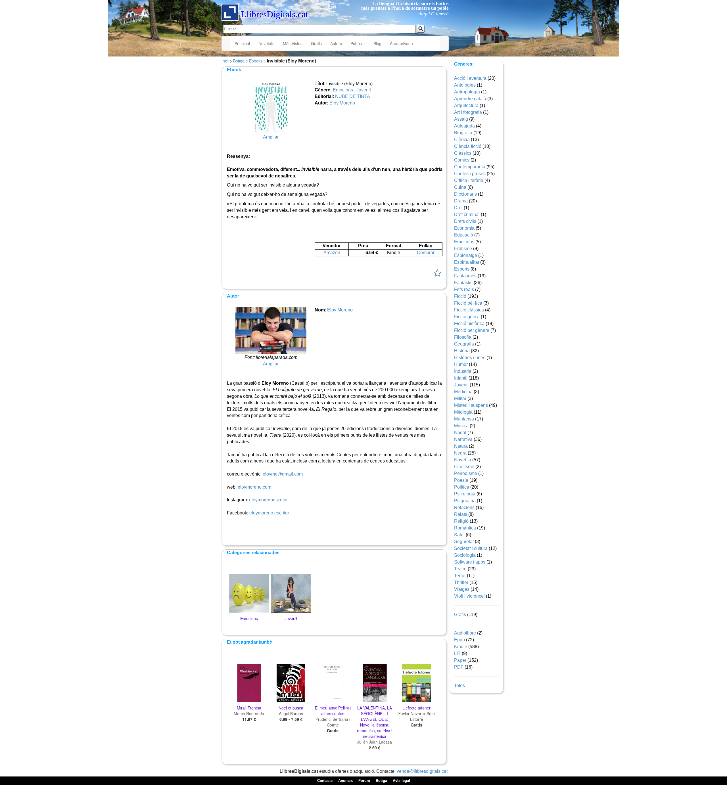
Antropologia (467, 91)
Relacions (464, 507)
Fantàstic (463, 282)
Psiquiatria (465, 500)
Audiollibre (465, 633)
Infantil (460, 378)
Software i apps (469, 562)
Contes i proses (470, 173)
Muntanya (464, 418)
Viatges (461, 589)
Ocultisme (464, 466)
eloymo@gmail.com (283, 474)
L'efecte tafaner (416, 708)
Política (461, 487)
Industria (462, 371)
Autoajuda (464, 125)
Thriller (461, 582)
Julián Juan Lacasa (374, 742)
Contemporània (469, 166)
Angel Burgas (291, 713)
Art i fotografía (468, 112)
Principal (242, 43)
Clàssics (462, 153)
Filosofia (462, 337)
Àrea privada (401, 43)
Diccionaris (465, 194)
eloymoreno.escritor (269, 512)
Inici (225, 61)
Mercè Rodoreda (249, 713)
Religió (461, 521)
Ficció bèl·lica (468, 303)
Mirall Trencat (249, 708)
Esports (461, 269)
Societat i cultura (471, 548)
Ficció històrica (469, 323)
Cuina (460, 187)
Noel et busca (291, 708)
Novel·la (462, 459)
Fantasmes (465, 275)
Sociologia (465, 555)
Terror (460, 575)
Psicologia (464, 493)
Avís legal (401, 780)
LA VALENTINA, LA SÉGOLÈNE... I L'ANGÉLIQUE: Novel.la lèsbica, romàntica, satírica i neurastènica (374, 722)
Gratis (316, 43)
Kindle (460, 646)
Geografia (464, 344)
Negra (460, 453)
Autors (336, 43)
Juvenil (363, 89)
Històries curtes (469, 357)
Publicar (357, 43)
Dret (458, 207)
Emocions (343, 89)
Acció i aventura (470, 78)
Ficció (460, 296)
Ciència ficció (467, 146)
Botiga (239, 61)
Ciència (462, 139)
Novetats (266, 43)
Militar (460, 398)
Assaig (461, 119)
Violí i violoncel (469, 596)
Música (461, 425)
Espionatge (465, 255)
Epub (459, 639)
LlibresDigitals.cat (274, 14)
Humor (461, 364)
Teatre (460, 568)
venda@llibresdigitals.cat (422, 771)
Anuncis (345, 780)
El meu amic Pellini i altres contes (333, 710)
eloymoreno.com (254, 487)
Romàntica (465, 528)
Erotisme (463, 248)
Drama (461, 200)
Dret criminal (467, 214)
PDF (458, 667)
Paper (460, 660)
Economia (464, 228)
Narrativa (463, 439)
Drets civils (465, 221)
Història (462, 350)
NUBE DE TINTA (352, 96)
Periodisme (465, 473)
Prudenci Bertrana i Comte (333, 722)
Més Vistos (292, 43)
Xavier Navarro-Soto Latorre (416, 716)
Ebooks (255, 61)
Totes (459, 685)
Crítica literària (468, 180)
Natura (461, 446)
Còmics (461, 160)
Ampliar (271, 137)
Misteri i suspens (471, 405)
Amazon (331, 252)
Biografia (463, 132)
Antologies (465, 85)
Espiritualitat (466, 262)
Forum (364, 780)
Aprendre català (470, 98)
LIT (457, 653)
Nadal (460, 432)
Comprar (425, 252)
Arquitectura (466, 105)
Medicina (463, 391)
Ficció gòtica (467, 316)
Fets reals (464, 289)
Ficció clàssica (469, 309)
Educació (463, 235)
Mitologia (463, 412)
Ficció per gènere (471, 330)
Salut (459, 534)
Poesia (461, 480)
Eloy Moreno (342, 103)
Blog (377, 43)
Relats (460, 514)
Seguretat (464, 541)
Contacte (325, 780)
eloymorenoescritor (268, 499)
